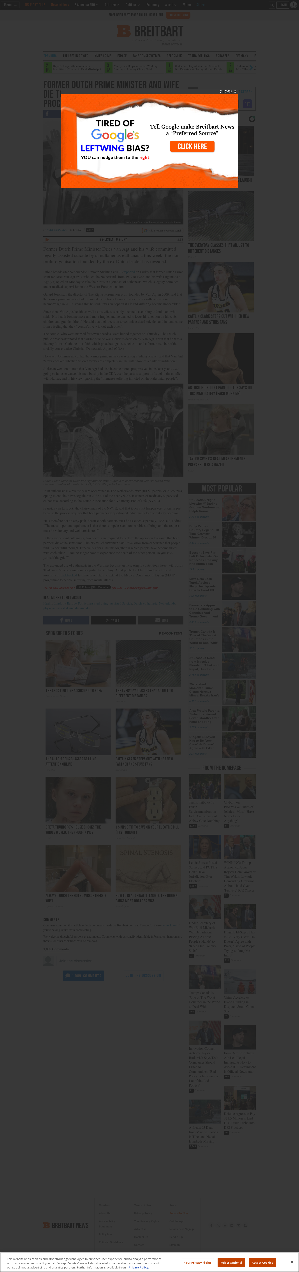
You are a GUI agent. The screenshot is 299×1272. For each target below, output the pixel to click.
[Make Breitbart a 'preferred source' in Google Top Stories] (149, 138)
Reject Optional (231, 1262)
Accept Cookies (262, 1262)
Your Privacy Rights (197, 1262)
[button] (149, 636)
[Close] (292, 1262)
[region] (149, 1262)
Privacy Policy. (139, 1267)
